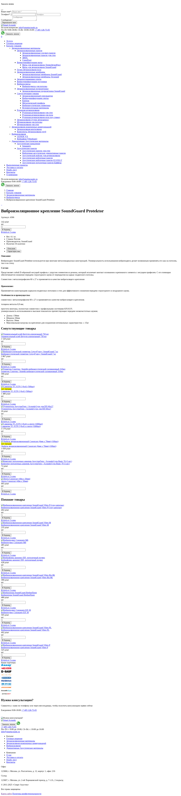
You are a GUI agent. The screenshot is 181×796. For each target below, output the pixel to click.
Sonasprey (26, 146)
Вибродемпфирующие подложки (32, 81)
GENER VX (22, 136)
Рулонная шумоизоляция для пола (37, 115)
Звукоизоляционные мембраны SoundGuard (42, 74)
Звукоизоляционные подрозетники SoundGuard (43, 91)
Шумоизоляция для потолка (29, 122)
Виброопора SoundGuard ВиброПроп (18, 595)
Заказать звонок (12, 34)
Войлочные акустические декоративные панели (44, 153)
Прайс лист (11, 760)
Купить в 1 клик (8, 232)
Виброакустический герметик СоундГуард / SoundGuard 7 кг (28, 354)
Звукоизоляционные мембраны (31, 72)
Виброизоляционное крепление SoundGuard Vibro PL (25, 630)
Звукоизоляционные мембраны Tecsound (40, 77)
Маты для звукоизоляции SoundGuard (39, 67)
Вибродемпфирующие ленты (35, 98)
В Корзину (6, 230)
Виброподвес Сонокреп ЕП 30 (15, 612)
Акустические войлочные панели (37, 158)
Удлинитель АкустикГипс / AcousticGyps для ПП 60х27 (26, 409)
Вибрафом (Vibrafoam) (27, 139)
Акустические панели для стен (36, 151)
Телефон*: (5, 14)
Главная (10, 190)
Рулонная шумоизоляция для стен (37, 112)
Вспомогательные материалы (35, 108)
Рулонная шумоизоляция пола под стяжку (41, 117)
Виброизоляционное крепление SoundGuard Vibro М (25, 525)
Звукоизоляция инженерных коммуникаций (31, 127)
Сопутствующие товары (28, 93)
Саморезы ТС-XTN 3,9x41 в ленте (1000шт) (21, 426)
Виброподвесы (23, 84)
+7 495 (42, 30)
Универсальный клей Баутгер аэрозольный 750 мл (24, 336)
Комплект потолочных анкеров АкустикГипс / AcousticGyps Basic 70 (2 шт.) (35, 464)
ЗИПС (25, 58)
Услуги (9, 41)
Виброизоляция (19, 134)
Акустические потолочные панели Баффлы (41, 163)
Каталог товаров (13, 46)
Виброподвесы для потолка (34, 86)
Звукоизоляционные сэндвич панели (39, 53)
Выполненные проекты (17, 165)
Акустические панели (27, 148)
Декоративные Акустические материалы (30, 141)
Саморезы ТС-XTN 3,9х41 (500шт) (16, 391)
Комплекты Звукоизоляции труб (31, 132)
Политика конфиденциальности (26, 794)
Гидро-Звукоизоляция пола (29, 70)
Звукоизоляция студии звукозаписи (33, 120)
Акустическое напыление (28, 143)
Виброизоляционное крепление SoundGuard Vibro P (24, 647)
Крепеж (25, 101)
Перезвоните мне (9, 23)
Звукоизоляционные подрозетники (32, 89)
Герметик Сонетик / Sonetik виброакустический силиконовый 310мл (32, 371)
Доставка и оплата (14, 167)
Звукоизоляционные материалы (26, 48)
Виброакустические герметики (36, 105)
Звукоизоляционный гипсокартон (37, 96)
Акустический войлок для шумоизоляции (41, 155)
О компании (11, 174)
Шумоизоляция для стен (28, 124)
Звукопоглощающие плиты (29, 79)
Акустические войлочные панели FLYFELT (42, 160)
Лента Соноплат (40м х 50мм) (14, 481)
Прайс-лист (11, 170)
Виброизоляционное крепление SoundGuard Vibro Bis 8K (27, 577)
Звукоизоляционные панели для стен (39, 55)
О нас (9, 755)
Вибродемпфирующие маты (29, 62)
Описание (11, 249)
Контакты (10, 172)
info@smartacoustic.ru (28, 27)
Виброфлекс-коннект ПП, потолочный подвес (22, 560)
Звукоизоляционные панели (29, 50)
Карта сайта (6, 794)
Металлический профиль (33, 103)
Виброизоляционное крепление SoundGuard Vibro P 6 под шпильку (31, 507)
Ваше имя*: (6, 11)
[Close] (2, 9)
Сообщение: (6, 20)
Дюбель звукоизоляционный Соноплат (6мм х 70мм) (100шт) (28, 446)
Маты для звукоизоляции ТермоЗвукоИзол (41, 65)
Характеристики (13, 251)
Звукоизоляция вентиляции (29, 129)
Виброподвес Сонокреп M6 (13, 542)
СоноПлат (27, 60)
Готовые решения (14, 43)
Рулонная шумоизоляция (28, 110)
